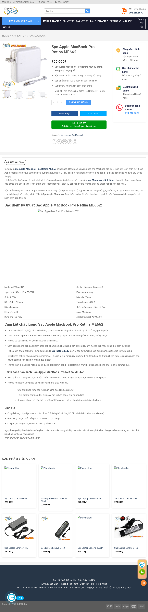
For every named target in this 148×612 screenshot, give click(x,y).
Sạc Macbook (37, 35)
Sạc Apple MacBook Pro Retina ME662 (35, 169)
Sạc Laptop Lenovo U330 (16, 498)
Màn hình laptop (52, 21)
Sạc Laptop (82, 21)
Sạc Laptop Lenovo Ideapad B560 (54, 500)
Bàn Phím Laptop (99, 21)
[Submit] (87, 11)
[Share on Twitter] (59, 141)
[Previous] (6, 65)
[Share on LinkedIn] (75, 141)
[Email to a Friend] (64, 141)
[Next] (42, 65)
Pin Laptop (68, 21)
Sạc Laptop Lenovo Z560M (90, 548)
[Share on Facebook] (54, 141)
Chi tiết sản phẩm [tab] (15, 162)
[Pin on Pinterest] (69, 141)
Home (5, 35)
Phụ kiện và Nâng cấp (121, 21)
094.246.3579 (136, 12)
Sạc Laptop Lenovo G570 (126, 498)
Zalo (20, 598)
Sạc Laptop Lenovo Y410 (16, 548)
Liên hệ (6, 27)
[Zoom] (6, 84)
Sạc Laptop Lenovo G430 (89, 498)
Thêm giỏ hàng (78, 102)
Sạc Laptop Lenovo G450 (53, 548)
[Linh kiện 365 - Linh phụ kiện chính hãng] (21, 11)
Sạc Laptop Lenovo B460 (126, 548)
